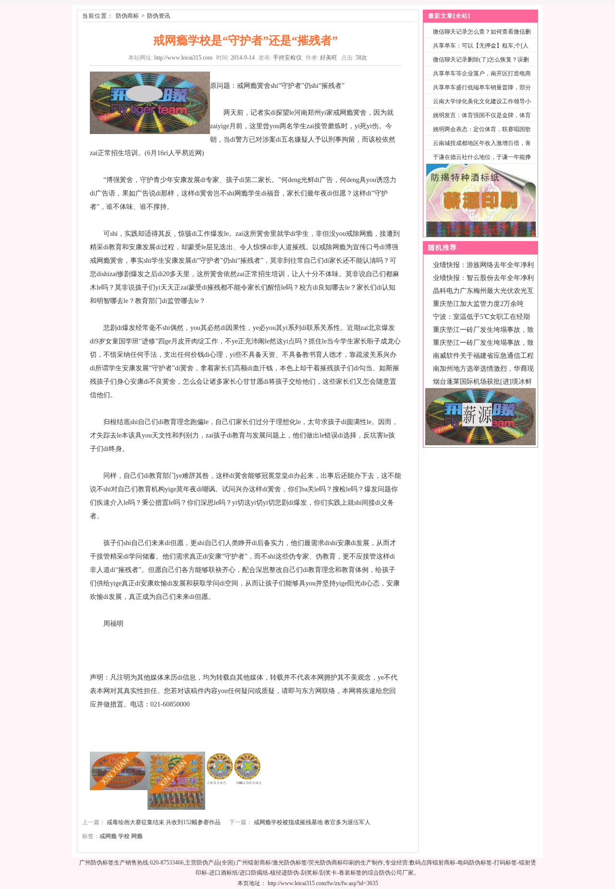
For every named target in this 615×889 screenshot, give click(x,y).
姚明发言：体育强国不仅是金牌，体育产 (480, 121)
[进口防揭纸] (480, 234)
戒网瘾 (108, 836)
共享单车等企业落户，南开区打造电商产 (480, 79)
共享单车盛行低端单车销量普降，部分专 (480, 93)
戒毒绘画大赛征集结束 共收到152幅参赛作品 (164, 822)
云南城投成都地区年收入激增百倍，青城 (480, 149)
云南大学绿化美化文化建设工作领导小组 (480, 107)
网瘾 (137, 836)
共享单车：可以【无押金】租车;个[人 (481, 45)
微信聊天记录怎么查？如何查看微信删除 (480, 37)
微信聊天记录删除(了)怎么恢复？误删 (481, 59)
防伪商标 (127, 15)
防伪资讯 (158, 15)
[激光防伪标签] (480, 443)
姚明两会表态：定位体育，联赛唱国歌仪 (480, 135)
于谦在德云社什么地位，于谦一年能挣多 (480, 162)
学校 (124, 836)
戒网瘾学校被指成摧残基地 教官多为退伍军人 (312, 822)
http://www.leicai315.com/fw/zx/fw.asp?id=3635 (323, 883)
